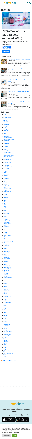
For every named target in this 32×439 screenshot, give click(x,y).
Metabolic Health (7, 268)
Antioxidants (6, 124)
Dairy (4, 172)
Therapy (5, 330)
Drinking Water (6, 185)
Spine (4, 318)
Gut (4, 215)
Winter (5, 356)
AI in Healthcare (7, 117)
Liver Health (6, 252)
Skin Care (5, 311)
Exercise (5, 193)
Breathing (5, 146)
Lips (4, 249)
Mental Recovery (7, 267)
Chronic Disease (7, 159)
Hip (4, 229)
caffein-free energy (7, 147)
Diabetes (5, 179)
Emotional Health (7, 188)
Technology (6, 325)
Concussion (6, 165)
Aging (4, 115)
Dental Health (6, 177)
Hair (4, 217)
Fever (4, 198)
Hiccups (5, 228)
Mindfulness (6, 270)
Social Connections (8, 316)
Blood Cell (5, 133)
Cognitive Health (7, 162)
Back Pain (5, 130)
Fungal (5, 207)
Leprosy (5, 247)
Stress (4, 321)
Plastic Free (6, 292)
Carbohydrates (6, 152)
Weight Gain (6, 349)
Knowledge (6, 245)
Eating (4, 187)
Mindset (5, 271)
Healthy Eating (6, 222)
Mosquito (5, 273)
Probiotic (5, 298)
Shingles (5, 306)
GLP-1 (5, 210)
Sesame (5, 305)
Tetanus (5, 328)
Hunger (5, 232)
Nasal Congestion (7, 277)
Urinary (5, 337)
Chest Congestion (7, 156)
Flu (4, 203)
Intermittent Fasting (8, 241)
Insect (4, 238)
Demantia (5, 175)
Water (4, 344)
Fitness (5, 201)
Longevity (5, 254)
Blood (4, 131)
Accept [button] (14, 435)
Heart (4, 225)
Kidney (5, 244)
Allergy (5, 120)
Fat (4, 196)
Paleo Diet (5, 289)
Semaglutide (6, 303)
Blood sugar (6, 136)
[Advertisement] (16, 381)
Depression (6, 178)
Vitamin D (5, 341)
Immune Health (7, 235)
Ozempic (5, 286)
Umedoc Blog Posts (10, 361)
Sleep (4, 312)
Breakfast (5, 145)
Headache (5, 219)
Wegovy (5, 347)
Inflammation (6, 236)
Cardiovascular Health (8, 155)
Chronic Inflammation (8, 161)
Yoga (4, 357)
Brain (4, 142)
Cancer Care (6, 150)
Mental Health (6, 265)
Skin (4, 309)
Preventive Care (7, 296)
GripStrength (6, 213)
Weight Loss (6, 351)
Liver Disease (6, 251)
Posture (5, 295)
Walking (5, 343)
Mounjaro (5, 274)
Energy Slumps (7, 191)
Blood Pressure (7, 134)
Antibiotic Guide (7, 123)
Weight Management (8, 353)
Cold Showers (6, 164)
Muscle (5, 276)
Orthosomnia (6, 284)
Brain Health (6, 143)
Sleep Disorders (7, 314)
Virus (4, 338)
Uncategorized (6, 335)
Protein (5, 299)
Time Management (7, 331)
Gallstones (5, 209)
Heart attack (6, 226)
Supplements (6, 324)
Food (4, 204)
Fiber (4, 200)
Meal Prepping (6, 258)
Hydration (5, 233)
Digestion (5, 182)
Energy (5, 190)
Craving (5, 171)
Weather (5, 346)
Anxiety (5, 126)
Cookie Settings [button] (6, 435)
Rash (4, 300)
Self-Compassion (7, 302)
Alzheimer (5, 121)
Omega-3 (5, 283)
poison (5, 293)
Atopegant (5, 129)
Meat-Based (6, 260)
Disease (5, 184)
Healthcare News (7, 220)
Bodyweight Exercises (8, 139)
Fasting (5, 194)
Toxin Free (5, 333)
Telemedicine (6, 327)
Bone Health (6, 140)
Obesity (5, 282)
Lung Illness (6, 255)
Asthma (5, 127)
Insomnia (5, 239)
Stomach (5, 319)
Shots (4, 308)
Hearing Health (7, 223)
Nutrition (5, 280)
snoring (5, 315)
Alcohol (5, 118)
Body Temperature (7, 137)
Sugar (4, 322)
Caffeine (5, 149)
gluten (4, 212)
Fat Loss (5, 197)
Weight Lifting (6, 350)
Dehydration (6, 174)
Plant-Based (6, 290)
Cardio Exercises (7, 153)
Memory (5, 264)
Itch (4, 242)
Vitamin (5, 340)
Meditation (5, 261)
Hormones (5, 231)
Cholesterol (6, 158)
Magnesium (6, 257)
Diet (4, 181)
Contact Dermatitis (7, 166)
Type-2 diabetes (7, 334)
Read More (6, 51)
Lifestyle (5, 248)
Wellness (5, 354)
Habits (4, 216)
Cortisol (5, 169)
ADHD (4, 114)
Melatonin (5, 263)
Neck (4, 279)
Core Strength (6, 168)
